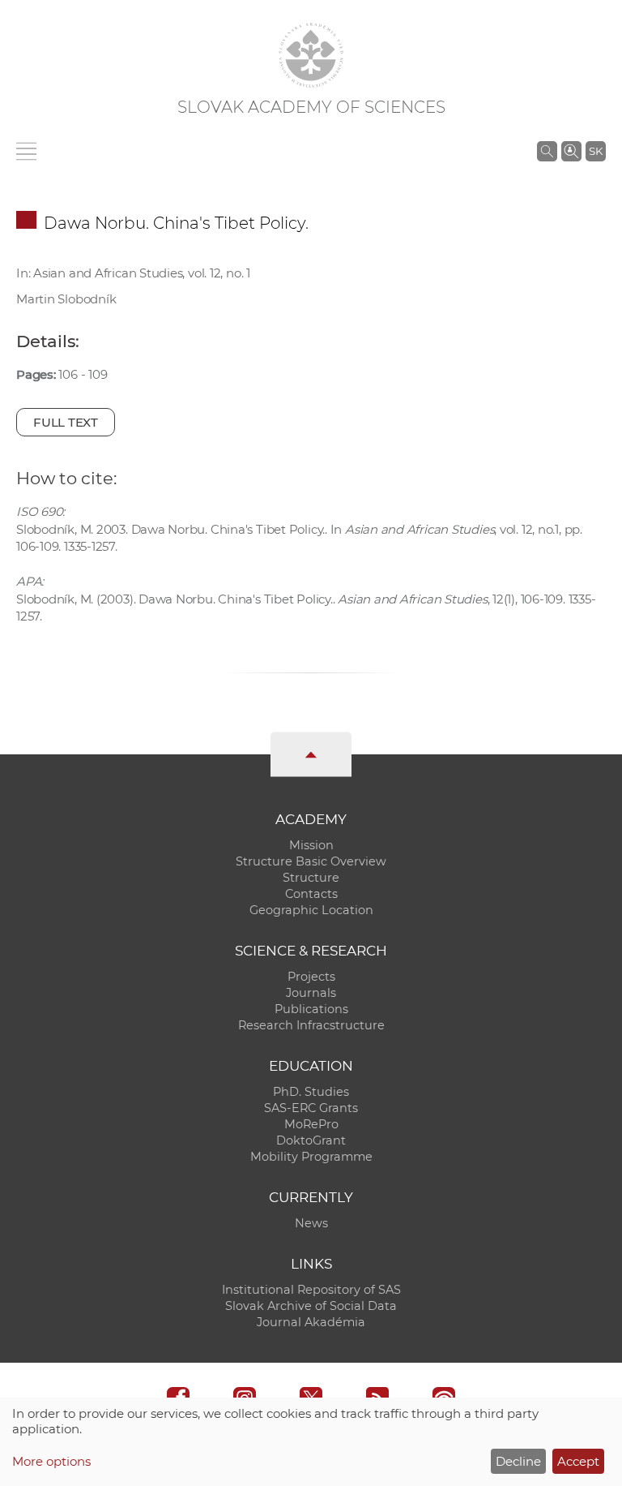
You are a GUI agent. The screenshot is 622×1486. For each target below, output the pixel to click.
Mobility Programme (311, 1156)
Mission (311, 845)
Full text (65, 422)
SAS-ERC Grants (311, 1108)
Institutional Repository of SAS (311, 1289)
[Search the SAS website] (547, 150)
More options (51, 1461)
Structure (311, 877)
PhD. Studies (311, 1091)
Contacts (311, 894)
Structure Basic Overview (311, 861)
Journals (311, 993)
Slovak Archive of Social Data (311, 1306)
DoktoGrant (311, 1140)
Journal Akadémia (311, 1322)
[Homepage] (311, 55)
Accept (578, 1461)
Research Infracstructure (311, 1025)
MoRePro (311, 1124)
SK (596, 150)
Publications (311, 1009)
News (311, 1223)
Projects (311, 976)
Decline (518, 1461)
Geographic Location (311, 910)
